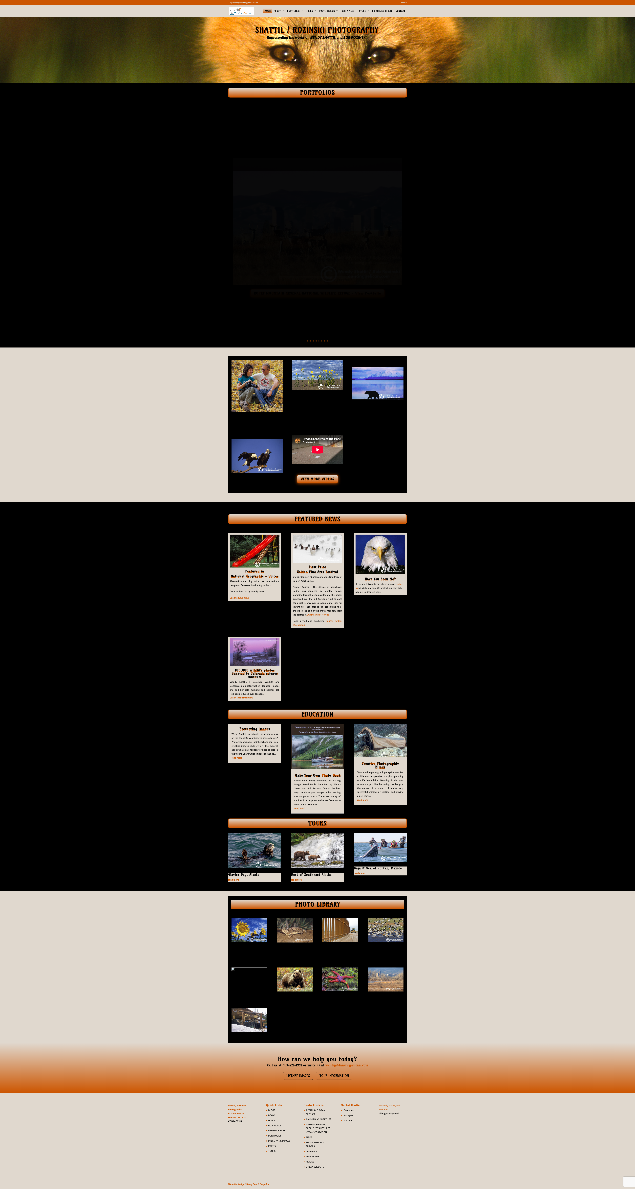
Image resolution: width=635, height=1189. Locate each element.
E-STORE (361, 10)
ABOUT (277, 10)
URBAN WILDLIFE (315, 1166)
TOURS (309, 10)
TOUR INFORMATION (334, 1076)
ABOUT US (257, 422)
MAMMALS (311, 1151)
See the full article (239, 597)
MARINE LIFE (312, 1156)
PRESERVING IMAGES (382, 10)
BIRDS (309, 1137)
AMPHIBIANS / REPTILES (318, 1119)
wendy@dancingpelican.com (346, 1065)
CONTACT (400, 10)
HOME (268, 10)
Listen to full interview (241, 697)
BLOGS (271, 1110)
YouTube (348, 1120)
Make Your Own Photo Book (317, 775)
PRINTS (272, 1146)
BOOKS (271, 1115)
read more (237, 757)
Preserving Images (254, 729)
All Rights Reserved (389, 1113)
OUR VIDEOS (347, 10)
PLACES (310, 1161)
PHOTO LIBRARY (327, 10)
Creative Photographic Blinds (380, 765)
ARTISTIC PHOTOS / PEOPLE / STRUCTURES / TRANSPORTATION (318, 1128)
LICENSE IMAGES (298, 1076)
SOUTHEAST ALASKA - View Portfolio (317, 280)
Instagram (349, 1115)
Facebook (349, 1110)
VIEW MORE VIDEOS (317, 479)
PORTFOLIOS (293, 10)
